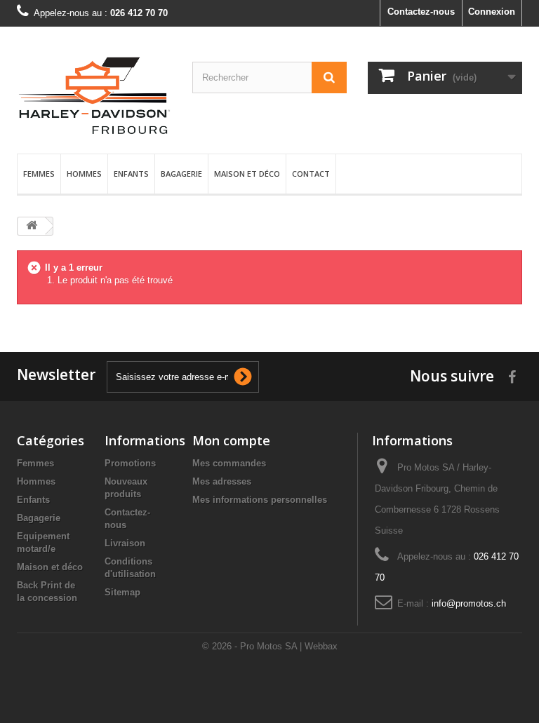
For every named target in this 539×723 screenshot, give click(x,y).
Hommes (84, 173)
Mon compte (231, 440)
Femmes (39, 173)
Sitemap (122, 592)
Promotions (130, 463)
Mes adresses (221, 481)
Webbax (321, 646)
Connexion (491, 11)
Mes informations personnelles (259, 499)
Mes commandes (229, 463)
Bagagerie (181, 173)
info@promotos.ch (469, 603)
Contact (311, 173)
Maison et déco (247, 173)
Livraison (125, 543)
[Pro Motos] (94, 95)
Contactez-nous (421, 11)
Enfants (131, 173)
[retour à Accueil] (31, 226)
